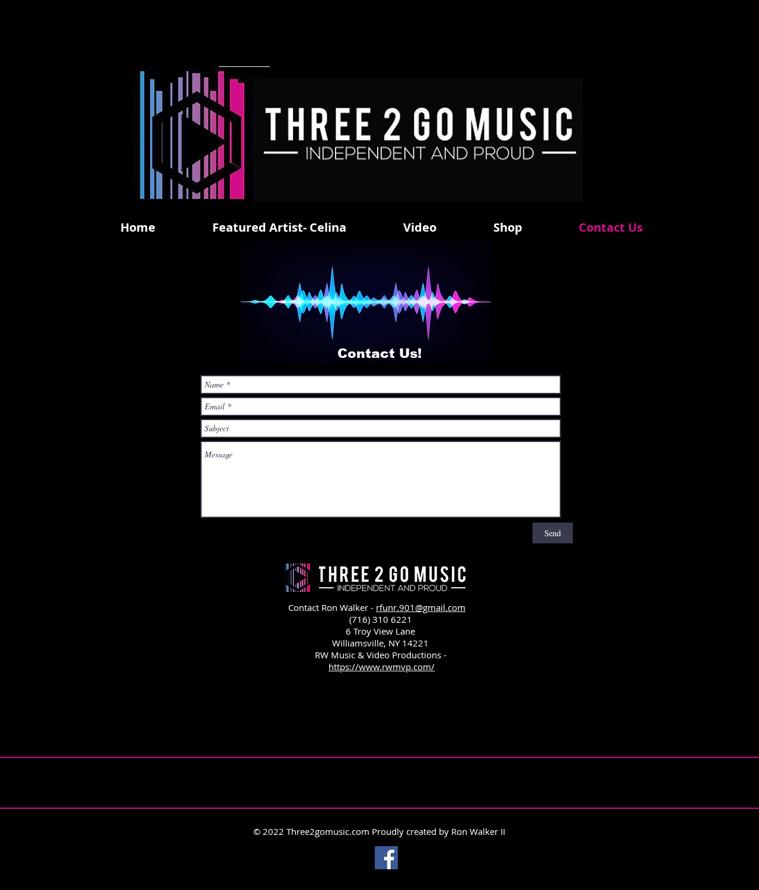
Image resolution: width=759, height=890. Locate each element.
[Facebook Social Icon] (386, 857)
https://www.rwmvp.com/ (382, 667)
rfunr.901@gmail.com (420, 607)
